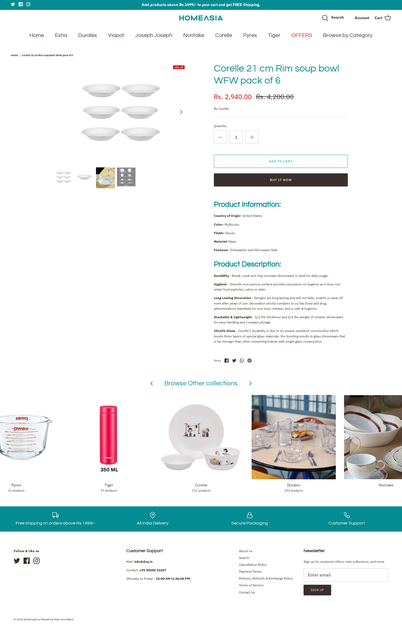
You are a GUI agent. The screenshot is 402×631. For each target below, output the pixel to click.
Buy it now (281, 180)
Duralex (87, 35)
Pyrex (250, 35)
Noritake (193, 35)
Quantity (220, 126)
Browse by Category (347, 35)
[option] (120, 112)
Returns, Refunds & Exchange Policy (266, 578)
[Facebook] (21, 4)
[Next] (181, 112)
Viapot (116, 35)
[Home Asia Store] (201, 18)
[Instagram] (28, 4)
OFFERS (301, 35)
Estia (61, 35)
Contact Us (247, 592)
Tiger (274, 35)
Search (244, 558)
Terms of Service (251, 585)
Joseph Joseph (153, 35)
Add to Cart (281, 161)
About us (245, 551)
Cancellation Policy (253, 565)
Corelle (223, 35)
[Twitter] (13, 4)
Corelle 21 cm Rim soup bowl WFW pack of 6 (47, 55)
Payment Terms (250, 571)
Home (37, 35)
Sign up (317, 590)
